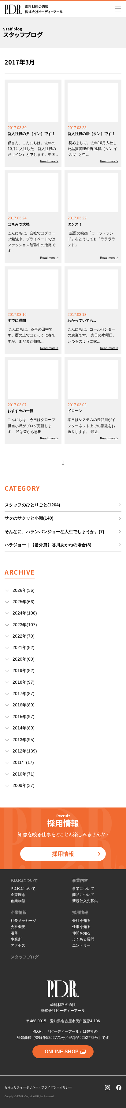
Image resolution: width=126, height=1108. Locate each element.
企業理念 (18, 895)
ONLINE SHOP (62, 1051)
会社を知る (81, 920)
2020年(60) (24, 659)
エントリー (81, 945)
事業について (83, 888)
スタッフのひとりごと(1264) (32, 504)
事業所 (16, 939)
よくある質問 (83, 939)
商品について (83, 895)
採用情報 (63, 854)
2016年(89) (24, 704)
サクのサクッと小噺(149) (29, 518)
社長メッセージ (23, 920)
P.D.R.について (24, 880)
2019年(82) (24, 670)
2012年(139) (25, 750)
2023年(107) (25, 624)
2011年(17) (23, 762)
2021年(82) (24, 647)
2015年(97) (24, 716)
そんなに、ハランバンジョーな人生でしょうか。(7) (54, 531)
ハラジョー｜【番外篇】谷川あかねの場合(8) (48, 544)
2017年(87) (24, 693)
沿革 (14, 933)
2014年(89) (24, 727)
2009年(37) (24, 785)
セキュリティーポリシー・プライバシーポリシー (38, 1087)
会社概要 (18, 927)
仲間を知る (81, 933)
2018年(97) (24, 682)
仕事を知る (81, 927)
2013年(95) (24, 739)
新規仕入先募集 (85, 901)
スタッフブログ (25, 957)
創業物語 (18, 901)
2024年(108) (25, 613)
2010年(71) (24, 774)
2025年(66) (24, 601)
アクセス (18, 945)
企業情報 (19, 912)
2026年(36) (24, 590)
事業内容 (80, 880)
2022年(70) (24, 636)
